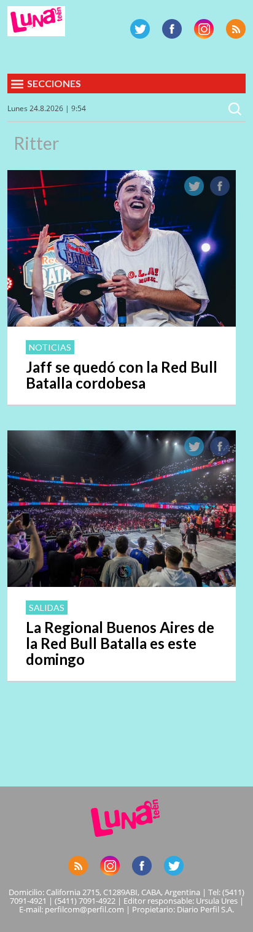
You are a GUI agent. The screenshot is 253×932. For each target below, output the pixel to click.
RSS (236, 29)
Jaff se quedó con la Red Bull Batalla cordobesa (121, 375)
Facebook (172, 29)
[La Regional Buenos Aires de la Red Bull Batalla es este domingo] (121, 583)
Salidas (46, 607)
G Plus (204, 29)
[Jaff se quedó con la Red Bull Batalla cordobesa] (121, 323)
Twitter (140, 29)
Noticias (50, 347)
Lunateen (36, 21)
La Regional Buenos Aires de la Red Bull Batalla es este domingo (120, 643)
